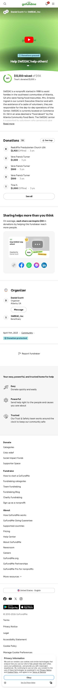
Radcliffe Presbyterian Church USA (28, 147)
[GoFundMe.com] (29, 3)
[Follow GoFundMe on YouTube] (10, 598)
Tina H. (14, 185)
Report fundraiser (31, 353)
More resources (11, 576)
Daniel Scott (17, 298)
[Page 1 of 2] (28, 65)
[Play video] (29, 39)
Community (27, 333)
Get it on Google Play (11, 607)
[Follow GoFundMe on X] (15, 598)
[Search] (5, 3)
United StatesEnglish (30, 590)
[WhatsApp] (29, 265)
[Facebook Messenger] (36, 265)
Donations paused (30, 55)
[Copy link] (14, 265)
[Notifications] (46, 3)
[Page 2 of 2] (30, 65)
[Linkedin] (44, 265)
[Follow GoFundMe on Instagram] (21, 598)
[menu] (53, 3)
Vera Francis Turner (20, 156)
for (25, 12)
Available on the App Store (27, 607)
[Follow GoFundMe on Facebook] (5, 598)
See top (49, 140)
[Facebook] (21, 265)
